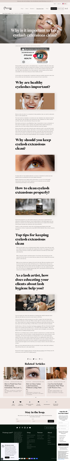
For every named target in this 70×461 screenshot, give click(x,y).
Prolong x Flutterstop (31, 439)
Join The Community (51, 444)
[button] (22, 8)
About (49, 435)
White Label (29, 444)
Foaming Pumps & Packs (30, 437)
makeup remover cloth (31, 268)
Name (17, 418)
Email (33, 418)
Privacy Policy (11, 455)
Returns (49, 440)
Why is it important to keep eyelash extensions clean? (20, 13)
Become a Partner (40, 435)
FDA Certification (40, 438)
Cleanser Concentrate (31, 435)
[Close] (17, 443)
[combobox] (64, 4)
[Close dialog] (69, 410)
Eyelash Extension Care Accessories (31, 447)
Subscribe (51, 421)
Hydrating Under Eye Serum (31, 442)
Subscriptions (54, 8)
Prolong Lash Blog (8, 13)
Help (55, 3)
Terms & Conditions (51, 436)
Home (3, 13)
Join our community (50, 427)
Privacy (49, 438)
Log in (59, 3)
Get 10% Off (63, 444)
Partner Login (61, 8)
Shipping (49, 442)
